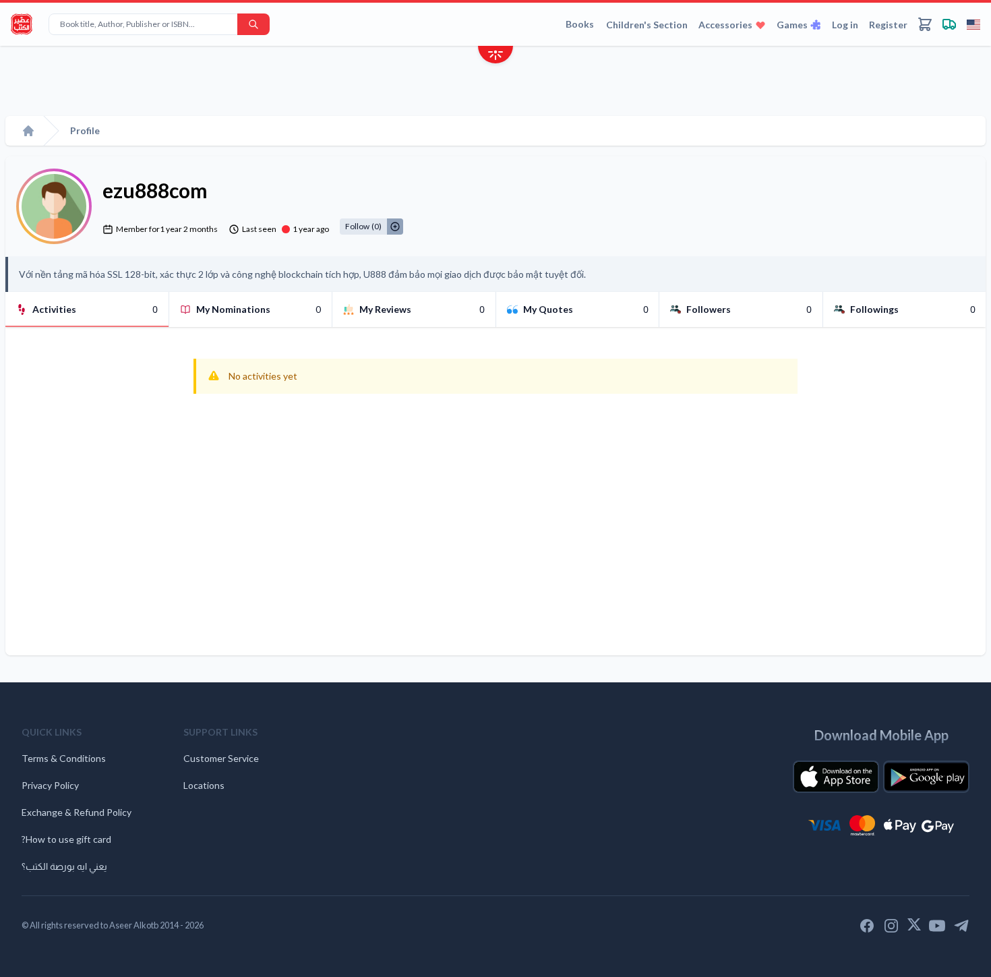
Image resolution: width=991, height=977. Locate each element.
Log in (845, 24)
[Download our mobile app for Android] (926, 777)
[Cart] (924, 24)
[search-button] (253, 24)
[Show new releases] (495, 56)
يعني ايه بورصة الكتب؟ (64, 866)
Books (580, 24)
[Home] (28, 131)
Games (792, 24)
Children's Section (647, 24)
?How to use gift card (66, 839)
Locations (203, 785)
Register (888, 24)
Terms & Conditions (64, 758)
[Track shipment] (949, 24)
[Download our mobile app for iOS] (836, 777)
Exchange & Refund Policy (76, 812)
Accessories (725, 24)
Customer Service (221, 758)
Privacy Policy (50, 785)
